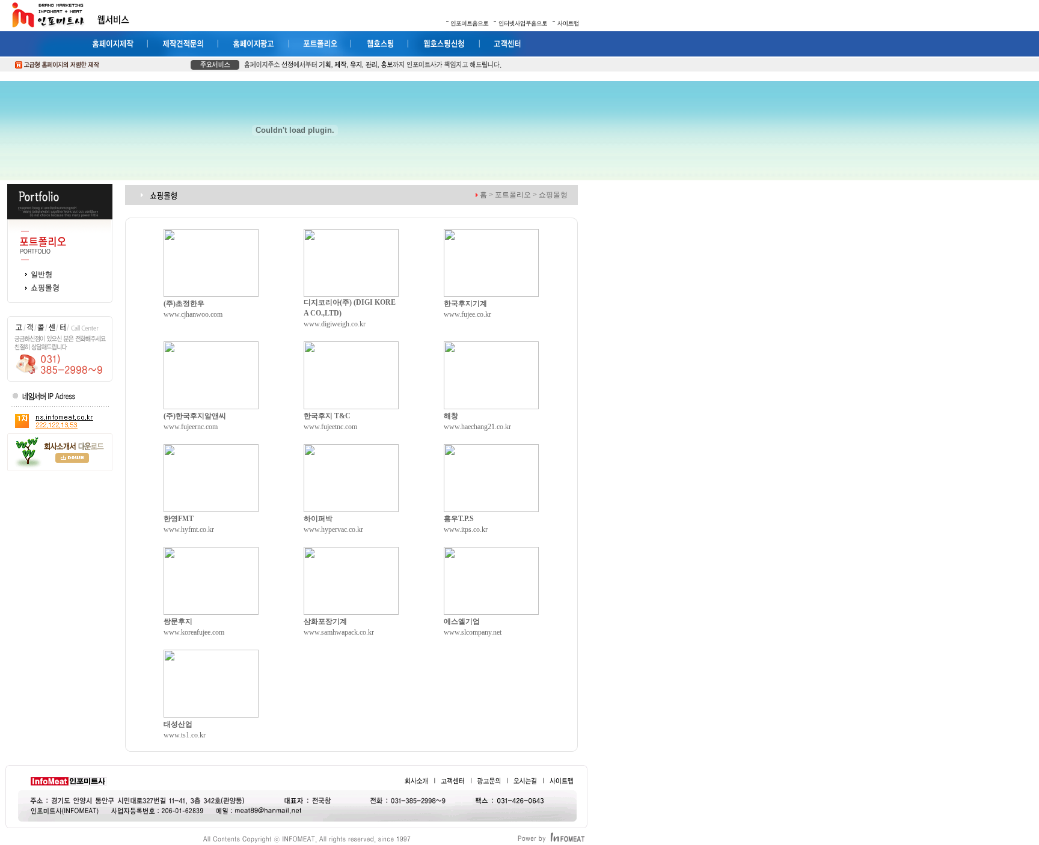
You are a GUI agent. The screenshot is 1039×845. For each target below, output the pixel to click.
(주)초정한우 (184, 303)
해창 (451, 416)
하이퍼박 (318, 518)
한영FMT (179, 518)
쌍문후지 (178, 621)
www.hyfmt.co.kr (189, 529)
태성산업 (178, 724)
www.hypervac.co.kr (333, 529)
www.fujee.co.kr (467, 314)
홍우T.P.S (459, 518)
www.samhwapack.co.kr (339, 632)
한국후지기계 (465, 303)
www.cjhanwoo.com (193, 314)
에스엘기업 (462, 621)
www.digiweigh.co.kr (335, 324)
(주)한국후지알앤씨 (195, 416)
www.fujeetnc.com (330, 426)
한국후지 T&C (327, 416)
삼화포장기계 (325, 621)
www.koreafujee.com (194, 632)
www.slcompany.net (472, 632)
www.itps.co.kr (466, 529)
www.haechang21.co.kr (477, 426)
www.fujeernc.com (191, 426)
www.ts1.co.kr (185, 735)
